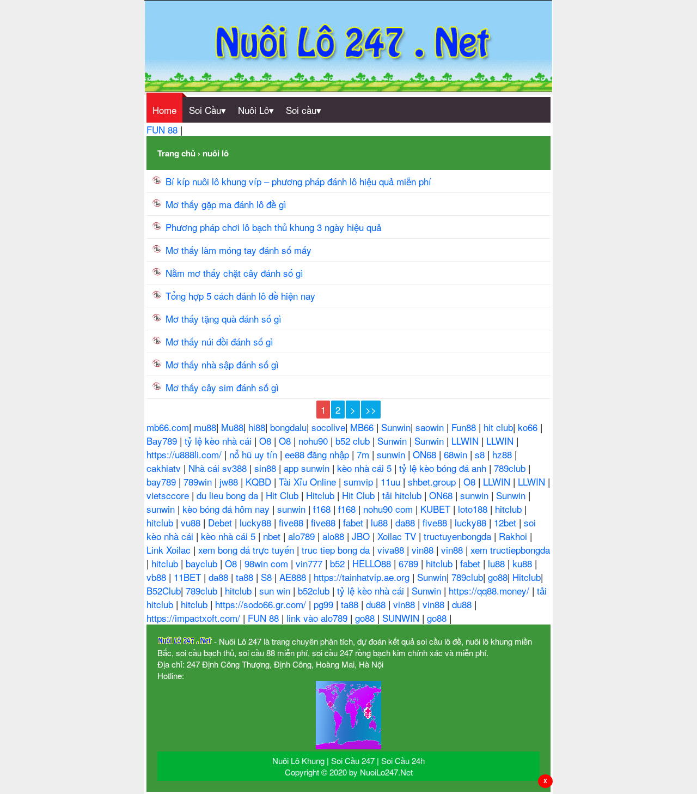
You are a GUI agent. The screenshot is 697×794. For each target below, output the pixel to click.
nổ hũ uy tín (254, 454)
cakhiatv (165, 468)
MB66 (363, 427)
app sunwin (308, 468)
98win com (267, 563)
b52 (338, 563)
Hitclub (321, 495)
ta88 (246, 577)
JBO (362, 536)
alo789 (302, 536)
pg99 (325, 604)
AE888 (294, 577)
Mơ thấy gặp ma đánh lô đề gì (226, 204)
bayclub (203, 563)
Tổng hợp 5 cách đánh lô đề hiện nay (240, 295)
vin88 (424, 549)
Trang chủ (176, 153)
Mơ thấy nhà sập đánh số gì (222, 364)
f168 (323, 509)
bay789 (162, 481)
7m (364, 454)
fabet (354, 522)
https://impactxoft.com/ (194, 618)
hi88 (256, 427)
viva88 (392, 549)
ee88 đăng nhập (318, 454)
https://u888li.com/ (185, 454)
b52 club (353, 440)
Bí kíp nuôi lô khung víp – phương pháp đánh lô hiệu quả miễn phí (298, 181)
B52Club (163, 590)
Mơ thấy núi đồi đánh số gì (219, 341)
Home (164, 110)
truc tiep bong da (337, 549)
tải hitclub (403, 495)
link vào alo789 (318, 618)
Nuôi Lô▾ (256, 110)
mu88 (205, 427)
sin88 (266, 468)
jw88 (230, 481)
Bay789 (163, 440)
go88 (498, 577)
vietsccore (169, 495)
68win (457, 454)
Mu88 (232, 427)
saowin (431, 427)
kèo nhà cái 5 (365, 468)
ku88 (523, 563)
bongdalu (288, 427)
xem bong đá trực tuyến (247, 549)
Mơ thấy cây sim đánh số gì (222, 387)
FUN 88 (163, 129)
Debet (221, 522)
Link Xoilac (169, 549)
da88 (406, 522)
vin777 (310, 563)
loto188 (474, 509)
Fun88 (465, 427)
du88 (377, 604)
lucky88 (257, 522)
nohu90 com (389, 509)
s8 (481, 454)
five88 (292, 522)
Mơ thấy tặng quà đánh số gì (224, 318)
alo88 (334, 536)
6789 (410, 563)
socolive (328, 427)
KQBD (260, 481)
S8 (267, 577)
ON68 (426, 454)
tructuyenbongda (459, 536)
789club (511, 468)
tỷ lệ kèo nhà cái (219, 440)
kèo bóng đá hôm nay (227, 509)
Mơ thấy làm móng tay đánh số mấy (238, 250)
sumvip (360, 481)
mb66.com (167, 427)
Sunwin (396, 427)
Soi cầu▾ (303, 110)
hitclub (509, 509)
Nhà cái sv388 (218, 468)
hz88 (503, 454)
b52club (315, 590)
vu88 (192, 522)
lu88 (380, 522)
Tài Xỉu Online (309, 481)
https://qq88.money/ (490, 590)
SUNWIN (402, 618)
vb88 (157, 577)
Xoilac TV (398, 536)
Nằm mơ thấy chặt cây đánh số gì (234, 273)
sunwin (392, 454)
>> (370, 409)
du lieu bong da (229, 495)
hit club (498, 427)
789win (199, 481)
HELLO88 (373, 563)
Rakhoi (514, 536)
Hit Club (283, 495)
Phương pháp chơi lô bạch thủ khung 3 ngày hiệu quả (273, 227)
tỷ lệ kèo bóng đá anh (444, 468)
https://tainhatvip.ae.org (363, 577)
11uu (392, 481)
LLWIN (466, 440)
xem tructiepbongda (510, 549)
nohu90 (314, 440)
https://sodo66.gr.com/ (262, 604)
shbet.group (433, 481)
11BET (189, 577)
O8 (266, 440)
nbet (273, 536)
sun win (276, 590)
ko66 (529, 427)
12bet (506, 522)
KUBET (436, 509)
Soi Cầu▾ (207, 110)
